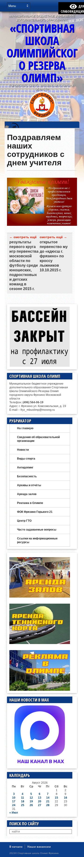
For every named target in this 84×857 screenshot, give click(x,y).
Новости (23, 449)
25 (22, 805)
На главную (25, 428)
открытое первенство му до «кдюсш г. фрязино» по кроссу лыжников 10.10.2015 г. (54, 256)
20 (39, 801)
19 (31, 801)
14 (47, 797)
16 (65, 797)
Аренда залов (26, 494)
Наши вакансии (39, 847)
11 (22, 797)
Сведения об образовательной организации (38, 439)
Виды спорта (26, 458)
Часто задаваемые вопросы (36, 529)
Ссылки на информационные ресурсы (37, 540)
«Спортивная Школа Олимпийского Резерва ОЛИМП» (42, 53)
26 (31, 805)
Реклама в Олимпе (30, 503)
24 (13, 805)
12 (31, 797)
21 (47, 801)
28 (47, 805)
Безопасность (27, 476)
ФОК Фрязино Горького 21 (34, 511)
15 (56, 797)
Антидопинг (25, 467)
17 (13, 801)
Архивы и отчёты (29, 485)
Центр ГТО (24, 520)
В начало (15, 847)
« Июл (13, 812)
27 (39, 805)
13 (39, 797)
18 (22, 801)
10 (13, 797)
